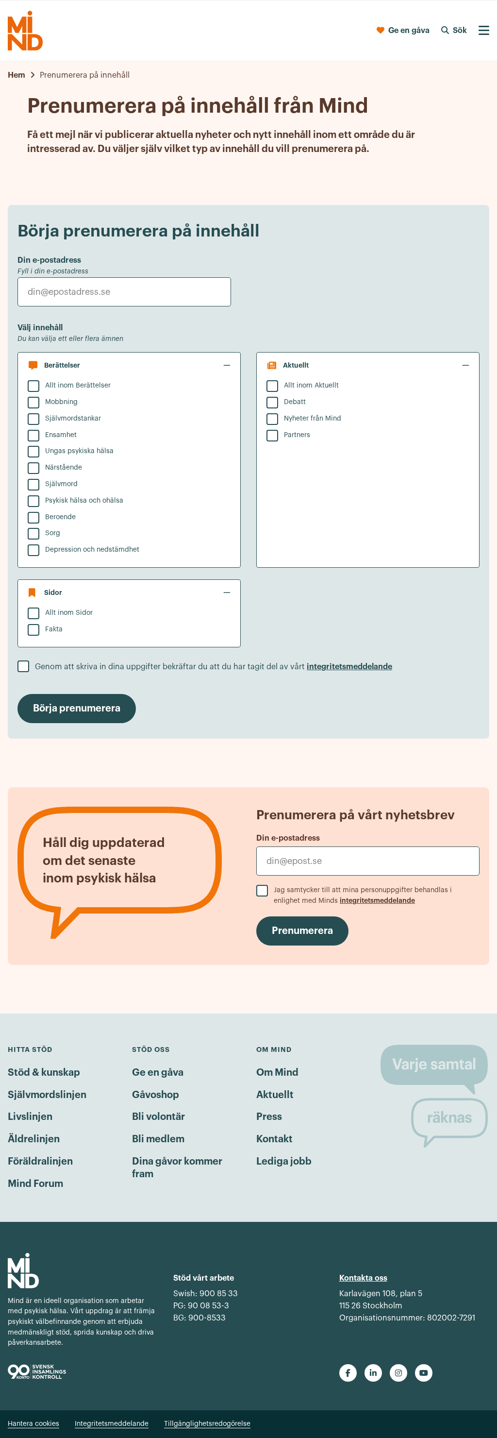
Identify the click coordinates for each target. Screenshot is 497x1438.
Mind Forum (35, 1184)
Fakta (54, 629)
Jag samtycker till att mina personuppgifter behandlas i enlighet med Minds (363, 896)
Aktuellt (275, 1095)
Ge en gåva (157, 1073)
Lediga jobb (284, 1162)
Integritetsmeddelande (112, 1424)
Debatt (295, 402)
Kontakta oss (363, 1278)
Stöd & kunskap (44, 1073)
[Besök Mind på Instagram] (398, 1373)
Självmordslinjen (47, 1095)
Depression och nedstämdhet (92, 549)
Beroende (60, 517)
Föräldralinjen (40, 1162)
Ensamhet (61, 435)
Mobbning (61, 402)
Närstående (63, 467)
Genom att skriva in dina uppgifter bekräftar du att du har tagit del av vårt (213, 667)
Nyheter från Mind (312, 418)
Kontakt (274, 1139)
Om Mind (277, 1073)
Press (269, 1117)
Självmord (61, 484)
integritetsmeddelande (349, 667)
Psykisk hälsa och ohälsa (84, 500)
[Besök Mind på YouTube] (423, 1373)
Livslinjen (30, 1117)
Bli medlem (158, 1139)
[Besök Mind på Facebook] (348, 1373)
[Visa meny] (484, 30)
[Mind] (25, 31)
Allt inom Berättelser (78, 385)
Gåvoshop (155, 1095)
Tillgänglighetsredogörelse (207, 1424)
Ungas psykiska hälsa (79, 451)
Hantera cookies (33, 1424)
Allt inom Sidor (69, 612)
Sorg (52, 533)
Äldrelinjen (34, 1139)
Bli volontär (158, 1117)
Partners (297, 435)
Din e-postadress (288, 838)
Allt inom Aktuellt (311, 385)
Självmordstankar (73, 418)
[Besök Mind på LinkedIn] (373, 1373)
